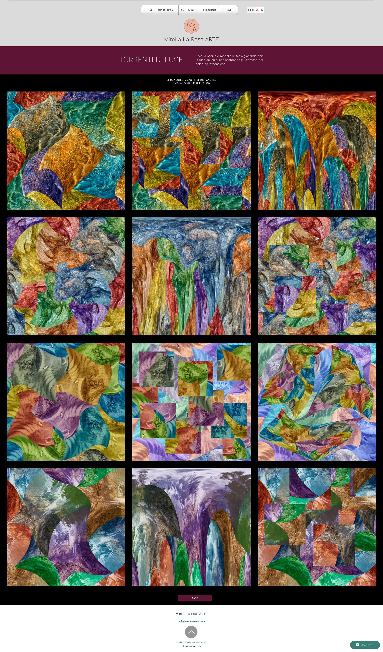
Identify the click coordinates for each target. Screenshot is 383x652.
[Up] (191, 632)
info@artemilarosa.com (191, 621)
